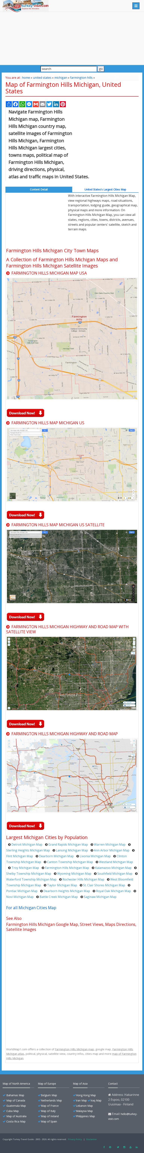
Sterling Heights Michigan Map (28, 850)
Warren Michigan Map (109, 844)
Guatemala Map (16, 1105)
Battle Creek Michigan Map (59, 897)
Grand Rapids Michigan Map (68, 844)
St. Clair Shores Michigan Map (104, 885)
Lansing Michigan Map (72, 850)
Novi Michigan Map (20, 897)
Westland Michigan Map (116, 862)
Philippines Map (85, 1116)
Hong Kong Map (86, 1095)
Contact (113, 1083)
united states (42, 78)
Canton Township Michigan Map (70, 862)
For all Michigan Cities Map (31, 907)
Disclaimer (91, 1139)
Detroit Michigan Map (26, 844)
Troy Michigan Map (25, 868)
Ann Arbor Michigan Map (111, 850)
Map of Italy (48, 1111)
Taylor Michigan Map (62, 885)
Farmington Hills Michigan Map (67, 868)
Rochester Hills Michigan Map (83, 879)
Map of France (50, 1105)
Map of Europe (47, 1083)
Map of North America (16, 1083)
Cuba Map (12, 1111)
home (26, 78)
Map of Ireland (50, 1116)
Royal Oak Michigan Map (113, 891)
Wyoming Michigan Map (74, 873)
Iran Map (81, 1100)
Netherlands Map (51, 1100)
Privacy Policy (75, 1139)
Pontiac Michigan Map (22, 891)
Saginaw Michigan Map (100, 897)
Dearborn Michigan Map (56, 856)
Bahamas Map (15, 1095)
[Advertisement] (72, 38)
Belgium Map (49, 1095)
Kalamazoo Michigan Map (113, 868)
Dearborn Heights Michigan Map (67, 891)
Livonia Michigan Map (95, 856)
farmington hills (81, 78)
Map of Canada (15, 1100)
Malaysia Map (84, 1111)
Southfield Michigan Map (114, 873)
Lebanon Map (84, 1105)
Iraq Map (96, 1100)
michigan (60, 78)
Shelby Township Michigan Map (28, 873)
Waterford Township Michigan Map (31, 879)
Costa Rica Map (16, 1121)
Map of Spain (49, 1121)
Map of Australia (16, 1116)
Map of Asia (80, 1083)
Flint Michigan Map (19, 856)
